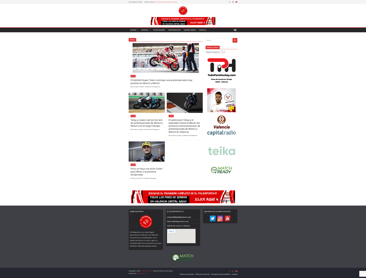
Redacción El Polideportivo (153, 87)
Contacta (234, 274)
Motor (133, 76)
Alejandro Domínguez (150, 178)
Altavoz (133, 30)
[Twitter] (213, 219)
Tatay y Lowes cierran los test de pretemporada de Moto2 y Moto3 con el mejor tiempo (147, 122)
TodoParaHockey (174, 30)
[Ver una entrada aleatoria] (235, 30)
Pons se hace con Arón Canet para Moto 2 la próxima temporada (146, 171)
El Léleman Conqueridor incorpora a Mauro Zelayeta (167, 3)
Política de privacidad (187, 274)
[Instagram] (220, 219)
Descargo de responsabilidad (220, 274)
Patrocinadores (159, 30)
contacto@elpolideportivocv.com (179, 217)
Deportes (144, 30)
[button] (137, 30)
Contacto (202, 30)
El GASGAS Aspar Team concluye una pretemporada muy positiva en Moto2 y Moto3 (161, 81)
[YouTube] (228, 219)
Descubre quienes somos (147, 246)
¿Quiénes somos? (190, 30)
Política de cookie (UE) (202, 274)
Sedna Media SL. (141, 273)
